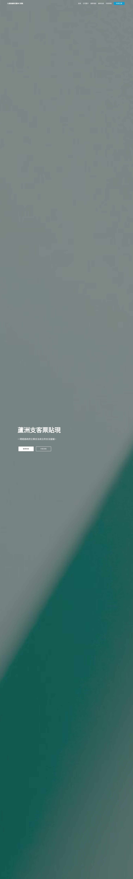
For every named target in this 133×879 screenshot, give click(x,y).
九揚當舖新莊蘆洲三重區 (15, 3)
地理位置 (119, 3)
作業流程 (109, 3)
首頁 (79, 3)
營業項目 (93, 3)
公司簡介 (86, 3)
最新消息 (101, 3)
